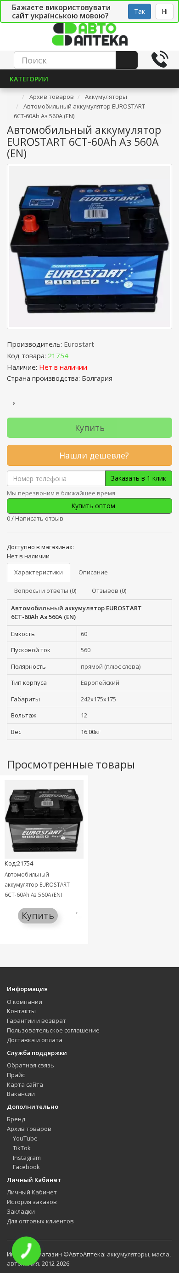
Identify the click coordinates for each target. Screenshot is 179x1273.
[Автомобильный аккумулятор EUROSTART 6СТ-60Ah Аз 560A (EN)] (89, 246)
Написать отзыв (39, 518)
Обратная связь (30, 1065)
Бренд (16, 1119)
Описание (93, 572)
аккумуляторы (128, 1254)
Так (139, 11)
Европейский (100, 682)
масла (160, 1254)
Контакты (21, 1011)
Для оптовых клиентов (40, 1221)
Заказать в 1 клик (138, 478)
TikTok (21, 1148)
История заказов (32, 1202)
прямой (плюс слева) (110, 666)
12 (84, 715)
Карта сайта (25, 1084)
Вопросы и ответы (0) (45, 590)
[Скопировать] (75, 355)
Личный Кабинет (32, 1192)
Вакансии (21, 1094)
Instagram (26, 1157)
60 (84, 634)
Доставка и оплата (34, 1040)
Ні (165, 11)
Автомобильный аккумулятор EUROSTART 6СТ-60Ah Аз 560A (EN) (37, 884)
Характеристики (38, 572)
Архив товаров (29, 1128)
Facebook (25, 1167)
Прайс (16, 1075)
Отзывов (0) (109, 590)
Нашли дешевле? (93, 455)
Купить (90, 427)
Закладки (21, 1211)
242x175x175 (98, 699)
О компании (24, 1002)
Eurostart (79, 344)
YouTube (24, 1138)
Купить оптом (92, 505)
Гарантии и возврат (36, 1020)
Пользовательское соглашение (53, 1030)
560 (85, 650)
